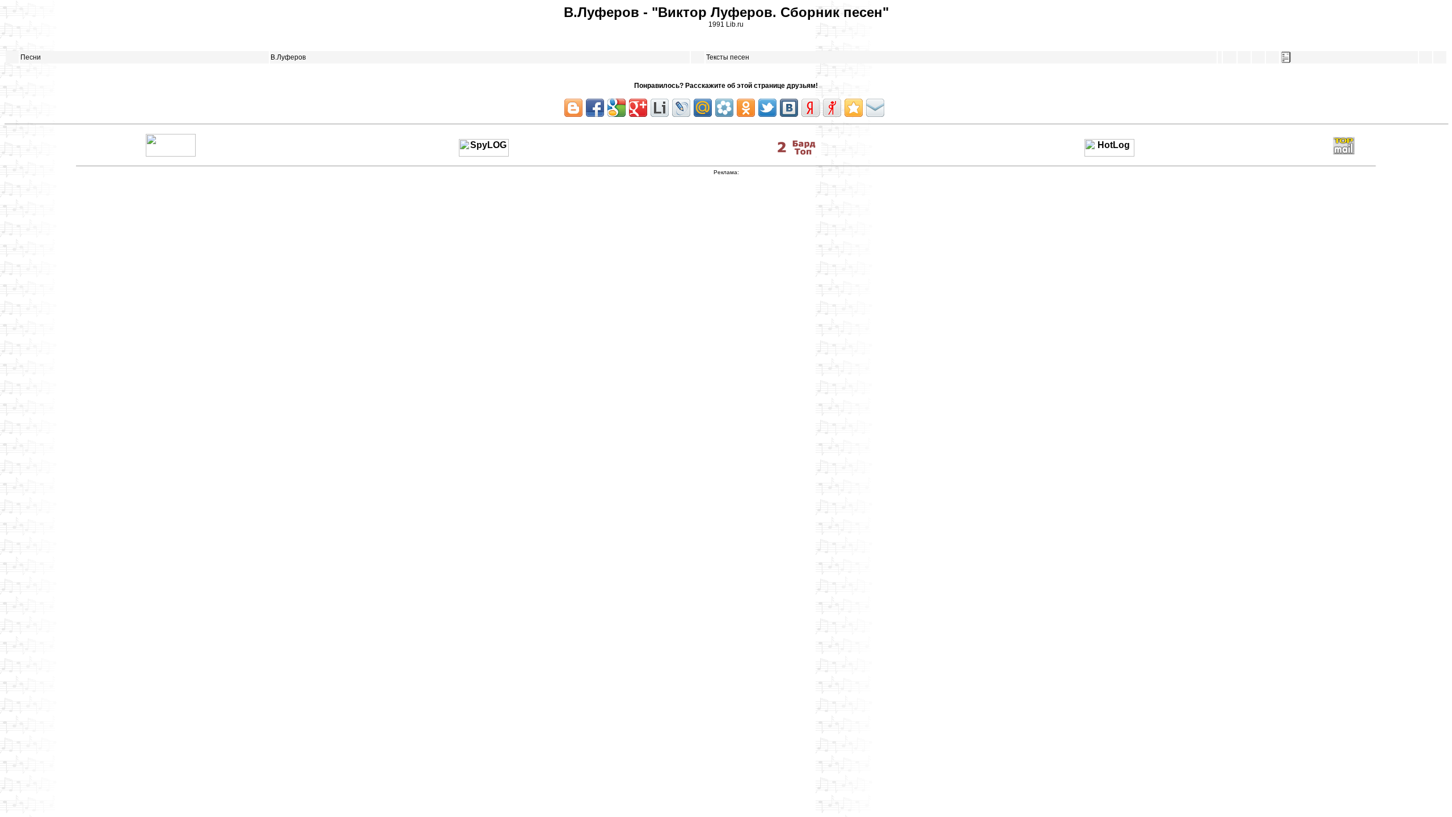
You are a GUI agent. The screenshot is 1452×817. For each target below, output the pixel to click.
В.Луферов (288, 57)
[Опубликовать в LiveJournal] (681, 108)
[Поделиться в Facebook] (595, 108)
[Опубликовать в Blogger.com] (573, 108)
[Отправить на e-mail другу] (875, 108)
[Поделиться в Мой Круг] (724, 108)
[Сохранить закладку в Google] (616, 108)
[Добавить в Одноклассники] (746, 108)
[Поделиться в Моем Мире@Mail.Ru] (703, 108)
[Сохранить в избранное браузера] (854, 108)
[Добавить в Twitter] (767, 108)
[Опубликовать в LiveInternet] (660, 108)
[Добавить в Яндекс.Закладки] (810, 108)
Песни (30, 57)
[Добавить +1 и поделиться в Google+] (638, 108)
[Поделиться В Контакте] (789, 108)
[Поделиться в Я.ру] (832, 108)
